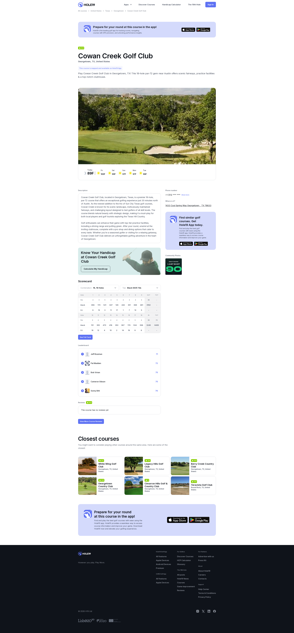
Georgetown (119, 11)
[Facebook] (214, 611)
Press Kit (202, 560)
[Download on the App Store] (188, 30)
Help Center (203, 589)
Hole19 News (183, 579)
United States (96, 11)
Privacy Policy (204, 597)
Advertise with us (206, 556)
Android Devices (163, 564)
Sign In (211, 4)
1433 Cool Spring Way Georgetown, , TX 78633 (188, 205)
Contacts (202, 579)
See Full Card (85, 337)
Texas (107, 11)
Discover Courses (185, 556)
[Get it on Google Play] (203, 30)
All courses (82, 11)
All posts (181, 575)
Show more (185, 195)
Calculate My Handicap (95, 269)
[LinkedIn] (209, 611)
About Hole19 (204, 571)
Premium (160, 568)
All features (161, 556)
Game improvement (186, 586)
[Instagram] (197, 611)
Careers (202, 575)
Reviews (181, 590)
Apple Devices (162, 560)
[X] (203, 611)
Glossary (181, 564)
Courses (181, 582)
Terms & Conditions (207, 593)
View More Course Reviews (91, 421)
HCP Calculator (184, 560)
